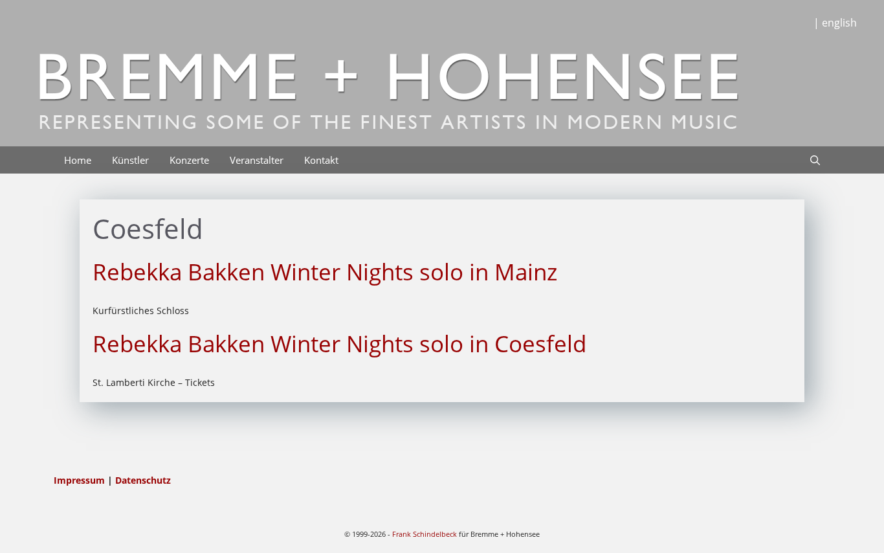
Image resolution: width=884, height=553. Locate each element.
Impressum (80, 480)
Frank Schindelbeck (424, 534)
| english (835, 23)
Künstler (130, 159)
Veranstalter (256, 159)
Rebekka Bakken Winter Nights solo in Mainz (325, 271)
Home (77, 159)
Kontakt (321, 159)
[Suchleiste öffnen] (815, 160)
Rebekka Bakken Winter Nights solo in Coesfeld (339, 343)
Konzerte (189, 159)
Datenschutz (143, 480)
